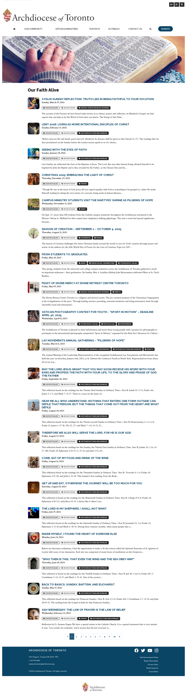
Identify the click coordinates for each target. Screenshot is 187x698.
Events (117, 292)
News (82, 209)
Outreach (114, 29)
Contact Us (135, 29)
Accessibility (153, 671)
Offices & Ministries (66, 29)
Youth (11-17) (108, 324)
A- (176, 4)
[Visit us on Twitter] (143, 651)
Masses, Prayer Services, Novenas (94, 108)
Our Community (33, 29)
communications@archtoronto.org (41, 664)
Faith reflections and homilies (93, 133)
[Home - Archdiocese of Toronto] (14, 29)
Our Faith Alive (51, 108)
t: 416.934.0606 (34, 660)
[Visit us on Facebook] (136, 651)
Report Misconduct (151, 661)
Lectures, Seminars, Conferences (94, 349)
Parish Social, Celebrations (102, 263)
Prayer (83, 184)
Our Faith (94, 29)
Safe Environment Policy (149, 657)
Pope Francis (125, 324)
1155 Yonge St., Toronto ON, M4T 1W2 (43, 657)
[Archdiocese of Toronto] (48, 15)
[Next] (119, 636)
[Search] (150, 29)
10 (115, 636)
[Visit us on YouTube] (150, 651)
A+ (171, 4)
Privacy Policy (153, 664)
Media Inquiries (152, 668)
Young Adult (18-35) (128, 263)
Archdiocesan (69, 108)
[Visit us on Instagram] (156, 651)
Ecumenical (85, 238)
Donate (165, 29)
